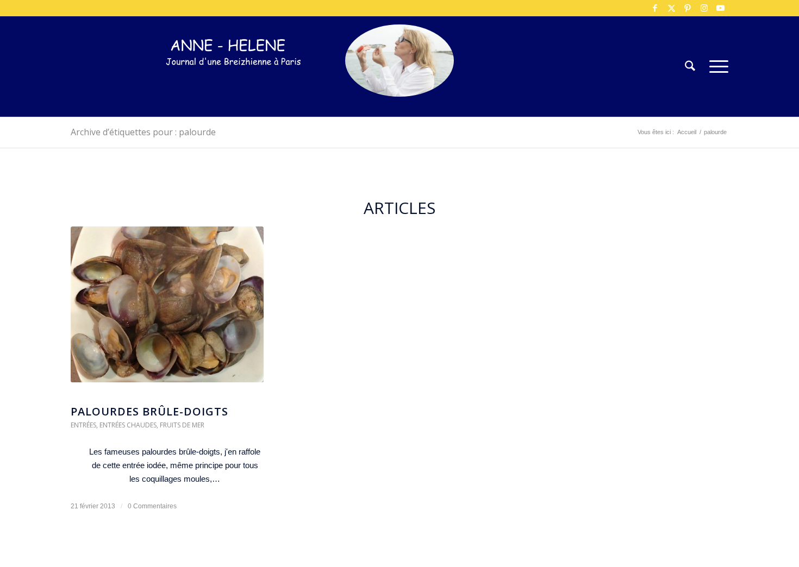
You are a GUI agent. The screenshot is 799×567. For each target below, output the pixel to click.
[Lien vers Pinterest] (687, 8)
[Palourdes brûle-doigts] (167, 309)
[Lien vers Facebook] (655, 8)
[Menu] (715, 66)
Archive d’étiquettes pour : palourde (143, 132)
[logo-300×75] (233, 83)
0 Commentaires (152, 506)
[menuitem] (690, 66)
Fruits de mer (182, 425)
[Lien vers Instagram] (704, 8)
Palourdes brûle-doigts (149, 411)
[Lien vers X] (671, 8)
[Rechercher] (690, 66)
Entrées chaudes (128, 425)
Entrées (83, 425)
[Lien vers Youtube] (720, 8)
